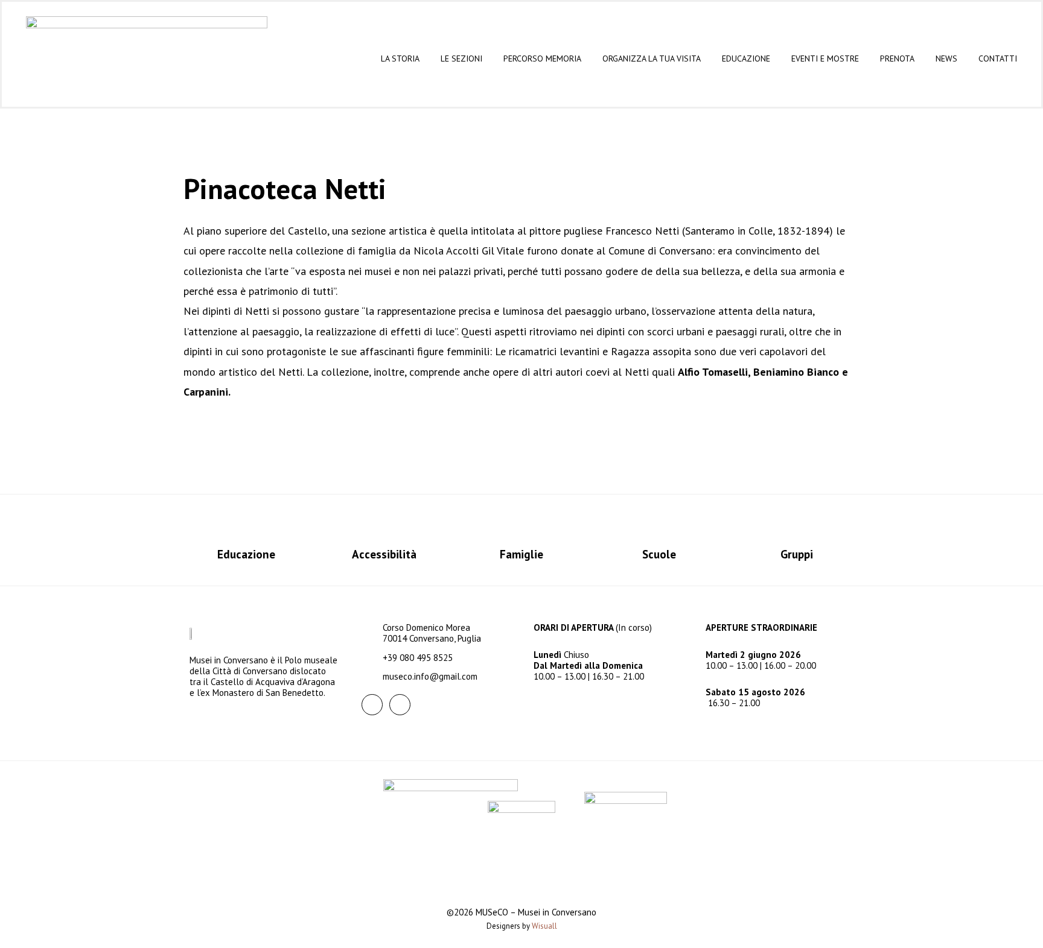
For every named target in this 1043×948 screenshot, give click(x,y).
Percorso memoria (542, 58)
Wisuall (544, 926)
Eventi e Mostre (825, 58)
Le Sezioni (461, 58)
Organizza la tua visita (651, 58)
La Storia (400, 58)
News (946, 58)
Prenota (897, 58)
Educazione (746, 58)
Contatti (997, 58)
